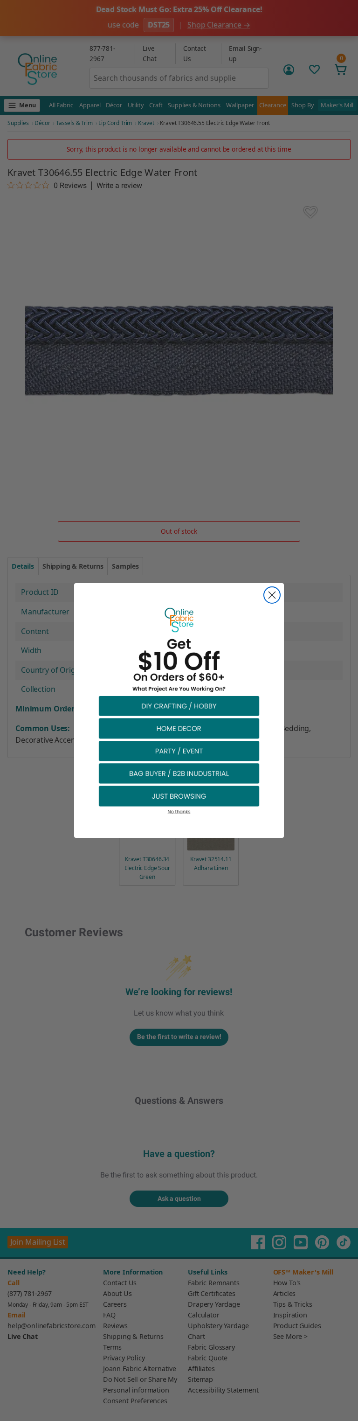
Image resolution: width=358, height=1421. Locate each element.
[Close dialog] (272, 595)
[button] (179, 705)
